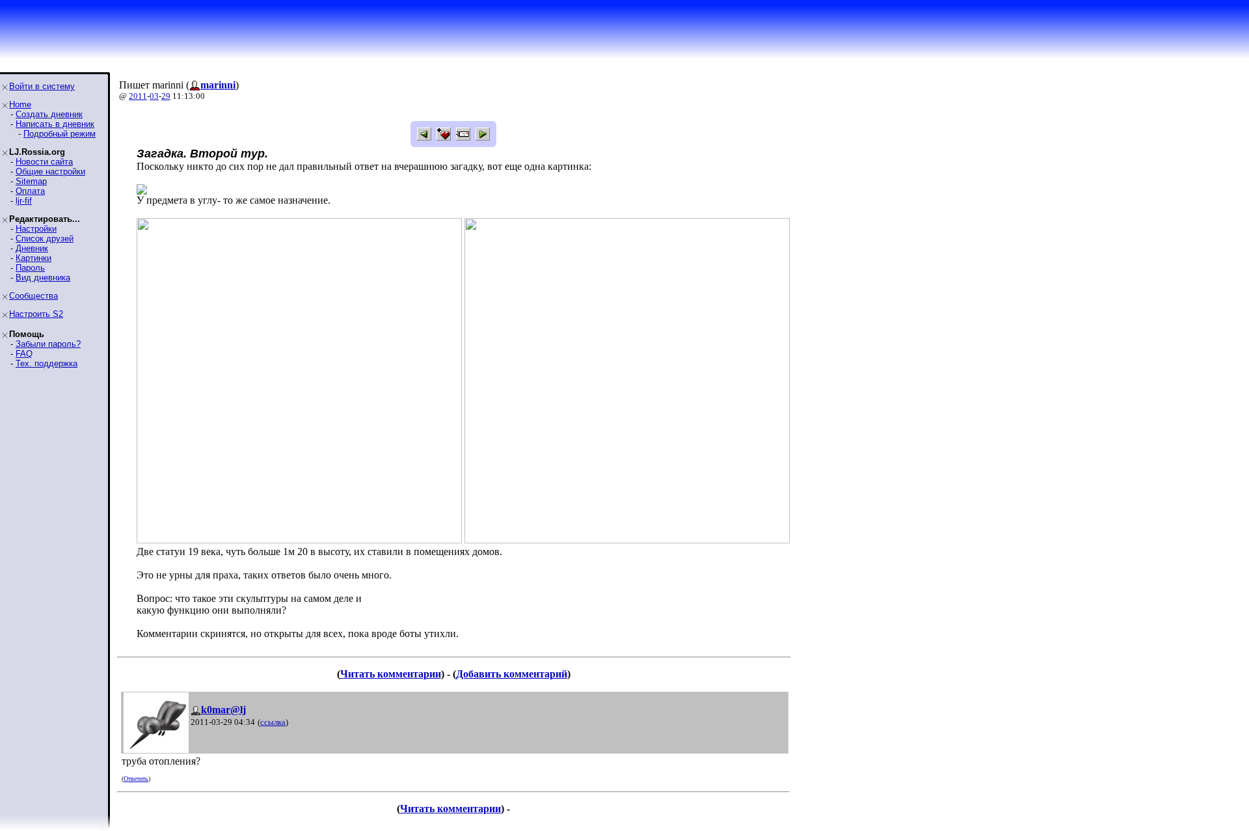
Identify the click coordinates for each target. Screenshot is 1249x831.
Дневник (32, 248)
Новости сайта (44, 162)
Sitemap (31, 181)
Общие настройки (50, 171)
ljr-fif (24, 201)
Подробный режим (59, 134)
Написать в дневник (55, 124)
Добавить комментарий (511, 673)
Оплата (30, 191)
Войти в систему (42, 86)
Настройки (36, 229)
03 (154, 96)
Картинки (33, 258)
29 (165, 96)
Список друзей (45, 238)
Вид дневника (43, 277)
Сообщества (33, 296)
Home (20, 104)
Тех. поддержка (46, 363)
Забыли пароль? (48, 344)
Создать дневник (49, 114)
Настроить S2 (36, 314)
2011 (138, 96)
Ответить (136, 778)
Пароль (30, 268)
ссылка (273, 722)
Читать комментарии (390, 673)
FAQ (24, 354)
